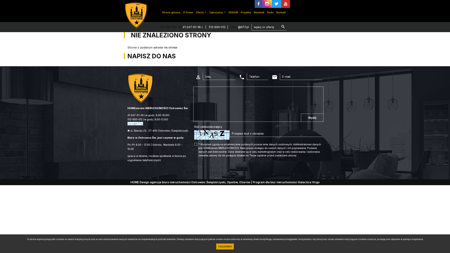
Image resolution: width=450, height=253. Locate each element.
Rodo (270, 12)
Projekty (246, 12)
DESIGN (233, 12)
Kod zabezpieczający (208, 126)
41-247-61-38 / (193, 27)
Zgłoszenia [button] (216, 12)
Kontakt (281, 12)
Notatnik (259, 12)
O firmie (188, 12)
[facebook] (258, 4)
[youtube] (285, 4)
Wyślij (312, 117)
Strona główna (171, 12)
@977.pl (243, 27)
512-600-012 (217, 27)
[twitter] (276, 4)
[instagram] (267, 4)
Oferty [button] (200, 12)
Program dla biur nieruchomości (275, 182)
